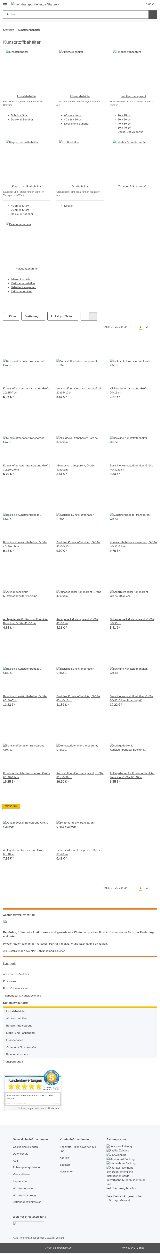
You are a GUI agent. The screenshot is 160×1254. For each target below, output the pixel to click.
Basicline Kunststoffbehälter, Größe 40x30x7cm (131, 467)
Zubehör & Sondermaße (133, 186)
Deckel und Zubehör (76, 123)
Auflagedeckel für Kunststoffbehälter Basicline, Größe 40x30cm (25, 621)
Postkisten (9, 981)
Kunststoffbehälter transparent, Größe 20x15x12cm (79, 390)
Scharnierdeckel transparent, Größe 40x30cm (132, 621)
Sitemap (65, 1164)
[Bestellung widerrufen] (28, 1226)
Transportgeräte (13, 1061)
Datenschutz (20, 1153)
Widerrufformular (23, 1188)
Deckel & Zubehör (22, 119)
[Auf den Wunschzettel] (43, 346)
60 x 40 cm (124, 127)
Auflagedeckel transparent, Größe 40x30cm (77, 621)
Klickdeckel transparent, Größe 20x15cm (129, 390)
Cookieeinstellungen (25, 1146)
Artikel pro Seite (61, 316)
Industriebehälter (21, 291)
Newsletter (66, 1171)
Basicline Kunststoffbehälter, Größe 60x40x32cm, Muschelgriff (131, 698)
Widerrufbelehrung (24, 1195)
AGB (16, 1160)
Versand (60, 1237)
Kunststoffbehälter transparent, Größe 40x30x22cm (133, 544)
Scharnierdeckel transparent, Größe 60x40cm (78, 852)
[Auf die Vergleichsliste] (33, 346)
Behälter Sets (19, 115)
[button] (125, 4)
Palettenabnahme (27, 268)
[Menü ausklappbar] (5, 3)
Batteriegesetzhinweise (27, 1201)
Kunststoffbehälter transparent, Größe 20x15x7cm (26, 390)
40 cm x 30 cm (73, 119)
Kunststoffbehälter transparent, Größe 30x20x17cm (26, 467)
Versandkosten (22, 1174)
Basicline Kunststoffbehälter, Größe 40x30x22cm (78, 544)
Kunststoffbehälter (15, 1002)
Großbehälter (80, 186)
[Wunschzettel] (133, 4)
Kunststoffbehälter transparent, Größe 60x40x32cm (79, 775)
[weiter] (153, 327)
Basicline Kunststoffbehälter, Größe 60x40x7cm (25, 698)
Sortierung (32, 316)
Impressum (20, 1181)
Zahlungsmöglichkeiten (51, 950)
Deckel (68, 205)
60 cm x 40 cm (73, 115)
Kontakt (64, 1157)
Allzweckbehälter (80, 96)
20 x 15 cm (124, 115)
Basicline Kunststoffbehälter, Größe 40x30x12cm (25, 544)
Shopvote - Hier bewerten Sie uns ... (78, 1148)
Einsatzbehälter (26, 96)
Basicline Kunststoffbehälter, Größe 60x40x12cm (78, 698)
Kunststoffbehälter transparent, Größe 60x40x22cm (26, 775)
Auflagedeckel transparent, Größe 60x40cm (24, 852)
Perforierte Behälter (23, 283)
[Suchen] (152, 14)
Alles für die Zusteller (16, 974)
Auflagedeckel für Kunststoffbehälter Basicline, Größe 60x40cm (132, 775)
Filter (12, 316)
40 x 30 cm (124, 123)
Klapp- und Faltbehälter (26, 186)
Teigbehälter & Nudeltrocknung (22, 995)
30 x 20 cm (124, 119)
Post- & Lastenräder (15, 988)
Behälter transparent (133, 96)
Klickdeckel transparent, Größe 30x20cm (75, 467)
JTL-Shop (139, 1247)
